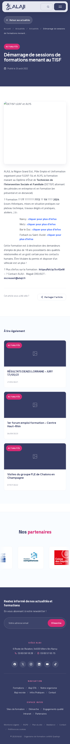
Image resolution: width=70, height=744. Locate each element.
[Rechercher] (47, 6)
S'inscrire (56, 623)
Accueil (7, 28)
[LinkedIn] (39, 664)
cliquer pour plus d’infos (42, 219)
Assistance (50, 724)
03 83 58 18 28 (25, 653)
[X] (23, 664)
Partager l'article (53, 297)
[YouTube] (47, 664)
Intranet (27, 713)
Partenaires (41, 713)
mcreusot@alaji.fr (15, 278)
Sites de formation (16, 709)
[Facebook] (14, 664)
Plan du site (37, 724)
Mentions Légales (11, 724)
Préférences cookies (17, 729)
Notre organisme (49, 688)
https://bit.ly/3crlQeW (52, 269)
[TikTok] (55, 664)
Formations (18, 688)
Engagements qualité (53, 709)
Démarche (34, 709)
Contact (52, 692)
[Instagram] (31, 664)
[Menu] (60, 6)
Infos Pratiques (37, 692)
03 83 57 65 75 (47, 653)
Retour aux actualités (20, 20)
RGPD (25, 724)
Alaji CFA (32, 688)
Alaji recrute (20, 692)
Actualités (20, 28)
